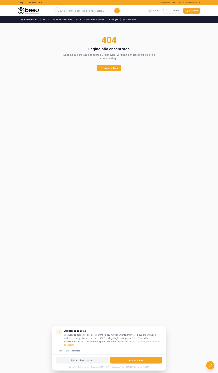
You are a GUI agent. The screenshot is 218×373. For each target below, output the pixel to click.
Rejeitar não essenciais (82, 360)
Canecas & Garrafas (62, 19)
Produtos (29, 19)
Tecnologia (113, 19)
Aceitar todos (136, 360)
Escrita (46, 19)
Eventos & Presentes (94, 19)
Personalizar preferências (69, 351)
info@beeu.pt (37, 2)
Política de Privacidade (140, 341)
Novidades (131, 19)
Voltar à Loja (111, 68)
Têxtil (78, 19)
